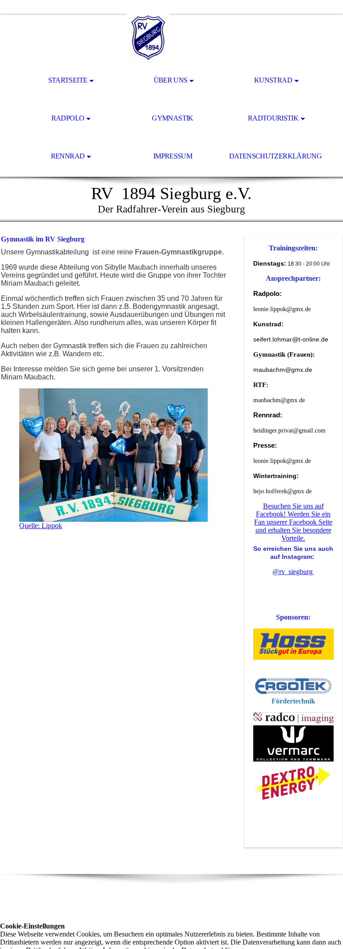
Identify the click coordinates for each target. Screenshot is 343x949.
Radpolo (67, 118)
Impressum (172, 156)
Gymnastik (172, 118)
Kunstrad (273, 80)
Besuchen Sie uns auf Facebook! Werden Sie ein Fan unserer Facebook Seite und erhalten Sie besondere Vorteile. (293, 522)
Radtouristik (273, 118)
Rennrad (68, 156)
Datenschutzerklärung (275, 156)
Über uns (171, 80)
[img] (171, 38)
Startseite (68, 80)
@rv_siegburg (293, 571)
